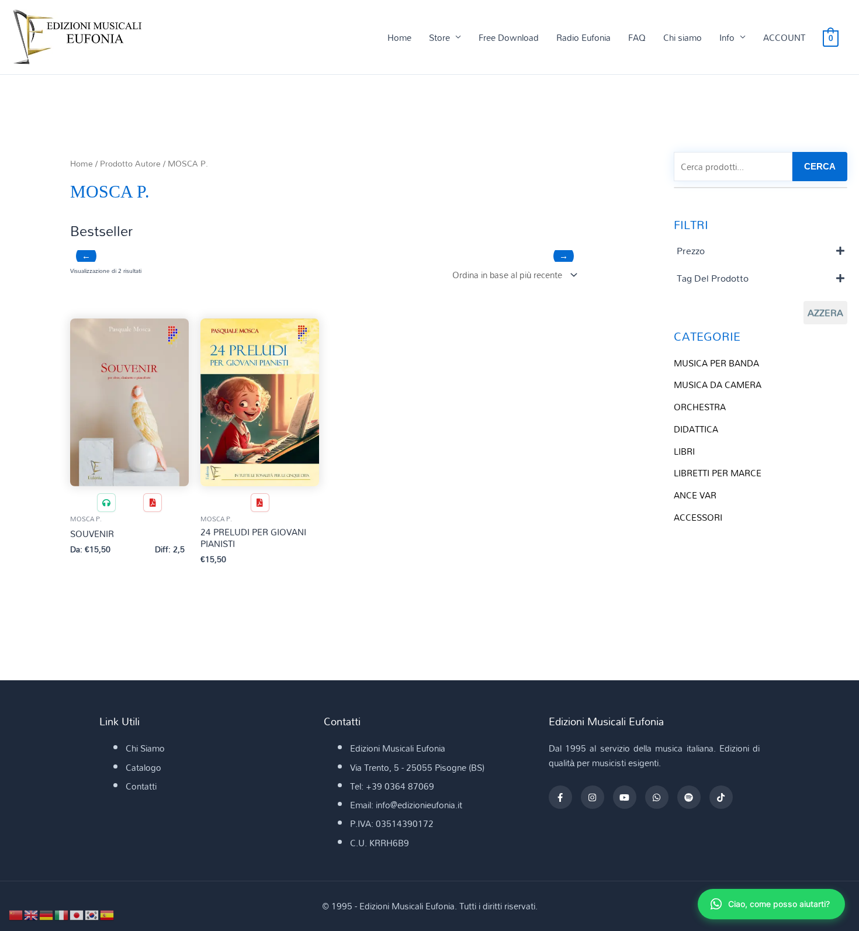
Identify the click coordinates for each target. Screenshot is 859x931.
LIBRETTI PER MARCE (717, 473)
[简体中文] (16, 914)
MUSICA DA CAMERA (717, 384)
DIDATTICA (696, 429)
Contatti (141, 786)
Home (399, 37)
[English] (31, 914)
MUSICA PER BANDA (716, 363)
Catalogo (143, 767)
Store (439, 37)
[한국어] (92, 914)
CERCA (820, 166)
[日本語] (77, 914)
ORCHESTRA (700, 407)
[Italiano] (62, 914)
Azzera (825, 312)
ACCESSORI (698, 517)
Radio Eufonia (583, 37)
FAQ (637, 37)
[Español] (107, 914)
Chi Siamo (145, 748)
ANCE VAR (695, 495)
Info (727, 37)
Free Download (509, 37)
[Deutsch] (46, 914)
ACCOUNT (784, 37)
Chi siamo (682, 37)
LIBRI (684, 451)
